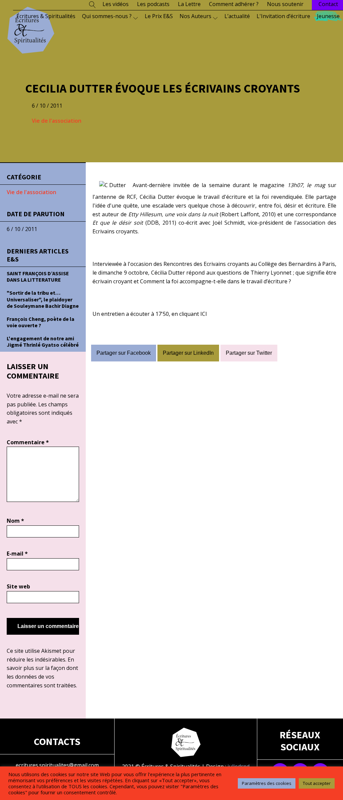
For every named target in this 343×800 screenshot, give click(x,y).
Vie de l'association (56, 120)
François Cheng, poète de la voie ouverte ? (40, 322)
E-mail (17, 553)
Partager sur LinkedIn (188, 353)
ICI (203, 314)
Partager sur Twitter (249, 353)
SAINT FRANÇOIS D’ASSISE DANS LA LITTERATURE (38, 276)
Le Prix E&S (159, 16)
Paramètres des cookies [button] (266, 783)
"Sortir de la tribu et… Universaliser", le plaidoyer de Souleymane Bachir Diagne (43, 299)
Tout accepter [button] (317, 783)
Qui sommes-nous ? (107, 16)
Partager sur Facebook (123, 353)
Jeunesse (328, 16)
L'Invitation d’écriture (283, 16)
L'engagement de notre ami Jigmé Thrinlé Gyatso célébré (43, 341)
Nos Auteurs (195, 16)
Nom (15, 520)
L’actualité (237, 16)
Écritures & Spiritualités (45, 16)
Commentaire (28, 442)
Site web (18, 586)
